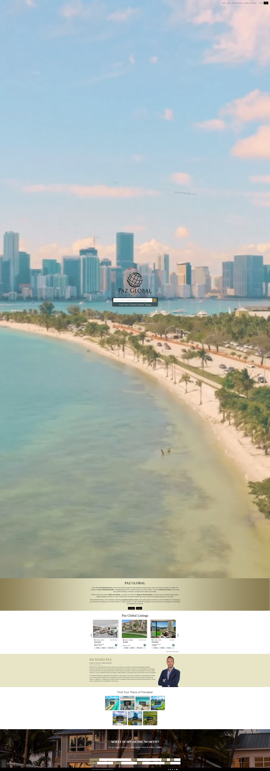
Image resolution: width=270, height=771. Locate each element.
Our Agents (246, 3)
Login (266, 3)
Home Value (234, 3)
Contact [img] (261, 3)
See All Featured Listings (172, 651)
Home (223, 3)
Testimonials (253, 3)
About (240, 3)
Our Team (131, 608)
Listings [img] (228, 3)
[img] (168, 769)
